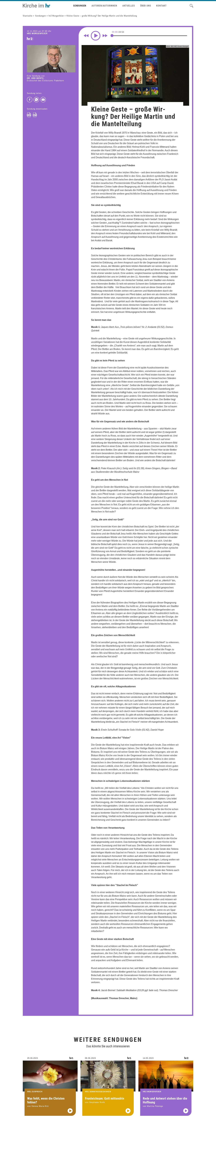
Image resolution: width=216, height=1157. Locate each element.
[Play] (95, 35)
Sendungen (79, 5)
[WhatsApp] (36, 99)
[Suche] (191, 6)
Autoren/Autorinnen (104, 5)
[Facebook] (29, 99)
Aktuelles (128, 5)
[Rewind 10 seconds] (86, 35)
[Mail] (43, 99)
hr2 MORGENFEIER (37, 33)
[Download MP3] (35, 114)
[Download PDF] (29, 114)
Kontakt (161, 5)
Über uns (145, 5)
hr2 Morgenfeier (56, 16)
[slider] (111, 35)
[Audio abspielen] (70, 1111)
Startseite (27, 16)
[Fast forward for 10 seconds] (105, 35)
